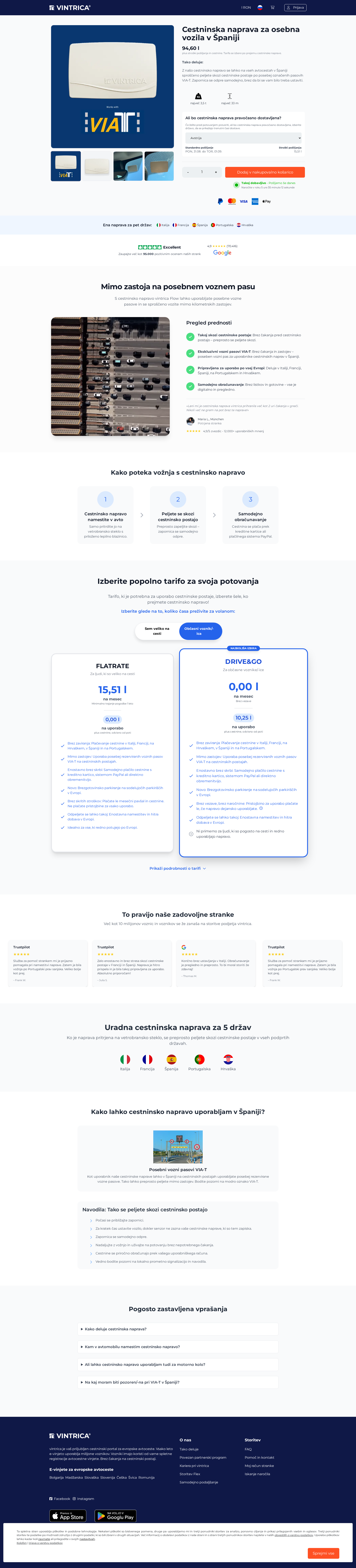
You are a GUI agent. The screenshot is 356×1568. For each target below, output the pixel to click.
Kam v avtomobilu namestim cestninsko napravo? (132, 1347)
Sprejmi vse (323, 1553)
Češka (122, 1478)
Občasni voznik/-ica (198, 631)
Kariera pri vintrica (194, 1466)
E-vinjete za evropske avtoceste (81, 1469)
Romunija (146, 1478)
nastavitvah (87, 1539)
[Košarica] (272, 7)
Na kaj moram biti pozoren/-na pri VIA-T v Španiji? (132, 1382)
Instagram (85, 1499)
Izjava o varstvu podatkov (46, 1542)
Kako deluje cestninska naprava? (115, 1329)
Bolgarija (56, 1478)
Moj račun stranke (259, 1466)
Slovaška (91, 1478)
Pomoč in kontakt (259, 1457)
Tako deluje (189, 1449)
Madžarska (74, 1478)
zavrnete (44, 1539)
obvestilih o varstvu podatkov (294, 1535)
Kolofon (22, 1542)
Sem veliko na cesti (157, 631)
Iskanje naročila (257, 1474)
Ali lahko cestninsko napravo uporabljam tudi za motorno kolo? (145, 1364)
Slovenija (107, 1478)
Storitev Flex (190, 1474)
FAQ (248, 1449)
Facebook (62, 1499)
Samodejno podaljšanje (199, 1482)
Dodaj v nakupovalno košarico (265, 172)
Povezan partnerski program (203, 1457)
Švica (132, 1478)
